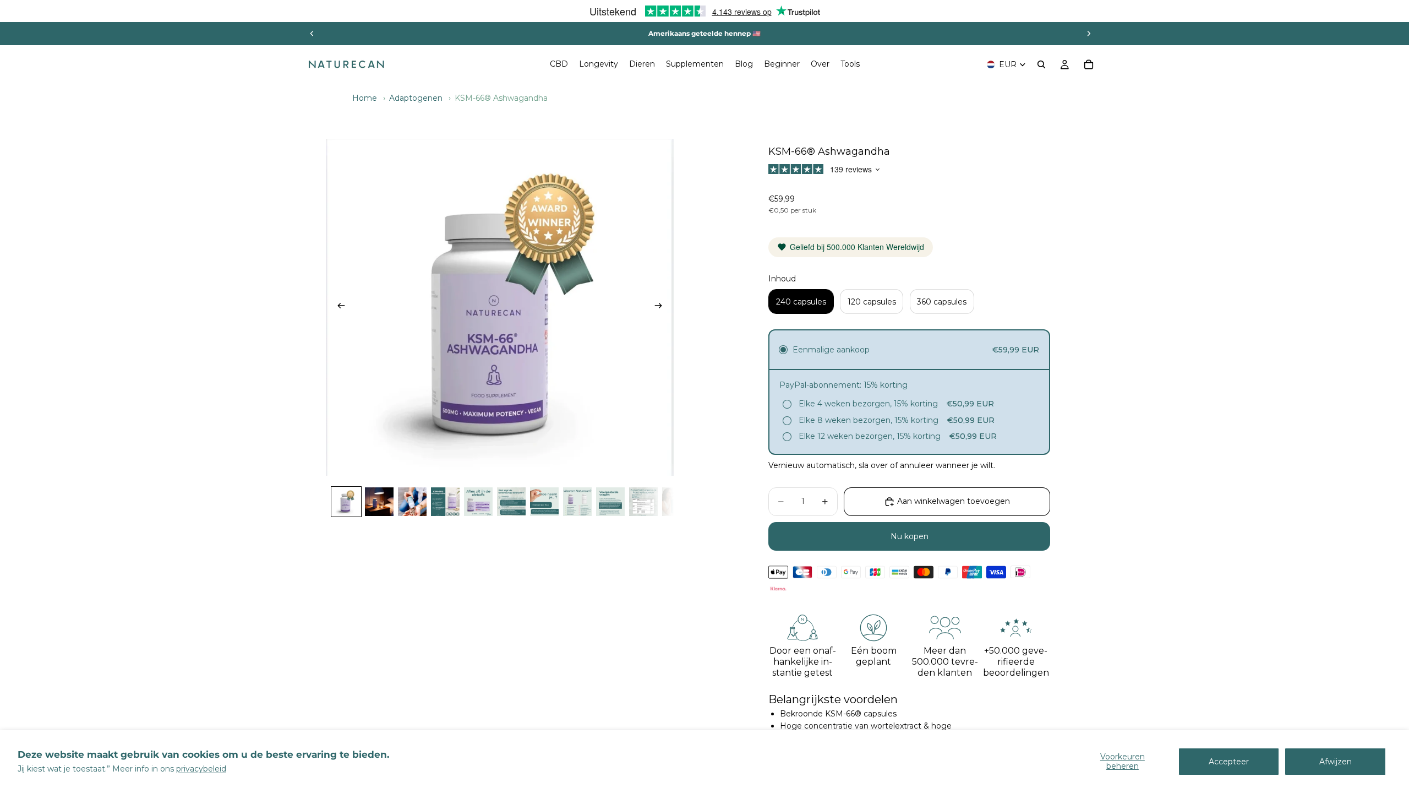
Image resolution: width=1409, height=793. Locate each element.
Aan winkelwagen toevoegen (953, 501)
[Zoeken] (1041, 64)
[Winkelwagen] (1089, 64)
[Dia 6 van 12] (511, 501)
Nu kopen (910, 536)
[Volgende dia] (1089, 33)
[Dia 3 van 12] (412, 501)
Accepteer (1229, 762)
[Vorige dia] (312, 33)
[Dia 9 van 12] (610, 501)
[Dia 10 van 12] (643, 501)
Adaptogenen (416, 98)
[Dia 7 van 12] (544, 501)
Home (364, 98)
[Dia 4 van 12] (445, 501)
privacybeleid (201, 769)
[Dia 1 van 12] (346, 501)
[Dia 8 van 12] (577, 501)
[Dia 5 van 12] (478, 501)
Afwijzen (1335, 762)
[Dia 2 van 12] (379, 501)
